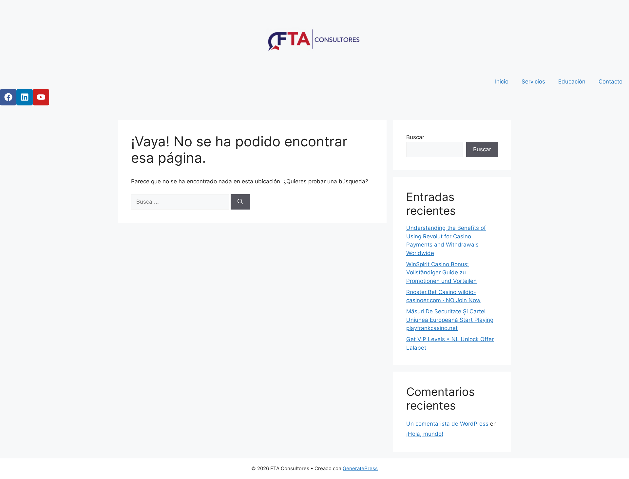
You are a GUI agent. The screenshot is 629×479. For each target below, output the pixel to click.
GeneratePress (360, 468)
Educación (571, 81)
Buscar (415, 137)
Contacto (610, 81)
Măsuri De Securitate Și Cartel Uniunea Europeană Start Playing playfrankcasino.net (449, 319)
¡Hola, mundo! (424, 434)
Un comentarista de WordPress (447, 423)
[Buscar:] (181, 201)
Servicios (533, 81)
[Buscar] (240, 202)
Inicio (501, 81)
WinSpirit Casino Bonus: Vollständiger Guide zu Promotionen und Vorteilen (441, 272)
